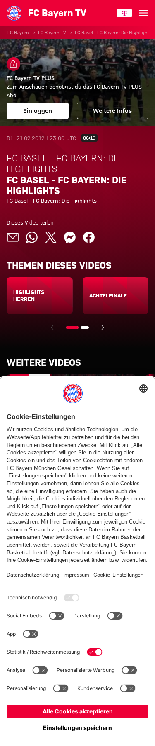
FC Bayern (18, 32)
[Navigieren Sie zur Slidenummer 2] (85, 327)
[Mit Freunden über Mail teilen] (13, 237)
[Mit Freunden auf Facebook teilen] (89, 237)
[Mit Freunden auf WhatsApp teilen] (32, 237)
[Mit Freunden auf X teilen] (51, 237)
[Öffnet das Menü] (143, 13)
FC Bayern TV (52, 32)
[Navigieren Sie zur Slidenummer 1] (72, 327)
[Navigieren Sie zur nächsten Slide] (102, 327)
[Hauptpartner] (124, 13)
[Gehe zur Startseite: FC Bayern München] (14, 13)
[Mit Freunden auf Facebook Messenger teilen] (70, 237)
